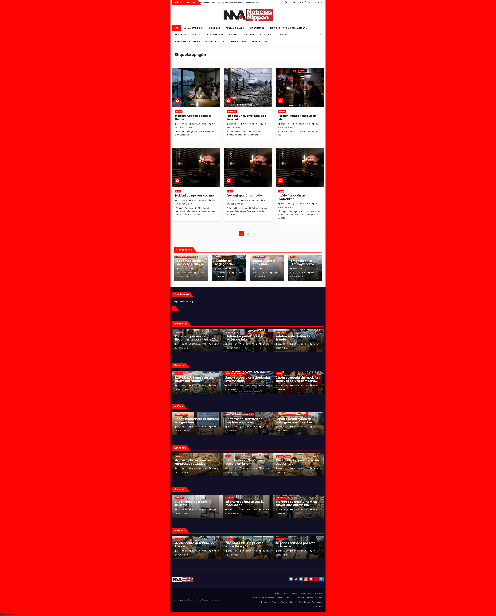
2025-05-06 (234, 200)
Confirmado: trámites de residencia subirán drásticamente (270, 422)
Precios (229, 456)
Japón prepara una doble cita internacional (274, 379)
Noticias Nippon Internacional (288, 28)
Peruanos (248, 35)
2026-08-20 (233, 468)
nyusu (178, 191)
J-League (206, 373)
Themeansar (215, 600)
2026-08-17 (310, 427)
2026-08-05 (260, 385)
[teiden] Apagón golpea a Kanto (193, 117)
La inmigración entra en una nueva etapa (173, 420)
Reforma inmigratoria (271, 415)
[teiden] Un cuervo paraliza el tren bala (247, 117)
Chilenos (256, 332)
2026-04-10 (234, 124)
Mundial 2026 (260, 41)
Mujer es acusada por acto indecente (195, 544)
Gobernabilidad (208, 415)
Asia (292, 257)
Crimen (196, 35)
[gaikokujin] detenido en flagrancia (294, 544)
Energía (179, 111)
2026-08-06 (209, 385)
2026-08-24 (283, 510)
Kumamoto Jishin (194, 28)
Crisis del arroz (182, 497)
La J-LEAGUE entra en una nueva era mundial (221, 379)
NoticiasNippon (199, 124)
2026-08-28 (222, 269)
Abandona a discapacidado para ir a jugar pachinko (296, 503)
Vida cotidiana (214, 35)
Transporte (231, 111)
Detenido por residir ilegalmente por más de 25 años (222, 339)
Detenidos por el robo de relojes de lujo (271, 337)
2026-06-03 (182, 124)
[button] (321, 34)
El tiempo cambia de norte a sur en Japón (190, 264)
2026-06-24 (233, 551)
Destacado (257, 415)
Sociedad (214, 28)
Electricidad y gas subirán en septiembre (196, 461)
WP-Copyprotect (27, 614)
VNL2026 (306, 373)
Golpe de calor (214, 41)
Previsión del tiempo (187, 41)
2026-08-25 (209, 427)
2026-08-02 (310, 385)
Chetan (17, 614)
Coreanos (206, 332)
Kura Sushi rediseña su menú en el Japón (247, 461)
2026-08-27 (260, 344)
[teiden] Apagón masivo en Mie (297, 117)
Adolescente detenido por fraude (322, 337)
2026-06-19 (283, 551)
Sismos (233, 35)
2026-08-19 (283, 468)
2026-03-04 (286, 124)
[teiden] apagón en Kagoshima (291, 197)
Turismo (283, 35)
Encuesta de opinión (233, 497)
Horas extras (282, 456)
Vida (278, 497)
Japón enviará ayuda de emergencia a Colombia (321, 420)
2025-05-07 (182, 200)
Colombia (306, 415)
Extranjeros (257, 28)
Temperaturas (237, 41)
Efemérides (266, 35)
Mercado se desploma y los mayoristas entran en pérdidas (195, 505)
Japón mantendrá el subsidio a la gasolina (224, 420)
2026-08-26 (182, 510)
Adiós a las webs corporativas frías (247, 503)
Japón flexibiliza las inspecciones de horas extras (297, 461)
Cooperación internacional (323, 415)
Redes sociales (235, 28)
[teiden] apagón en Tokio (244, 195)
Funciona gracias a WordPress (184, 600)
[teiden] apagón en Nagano (194, 195)
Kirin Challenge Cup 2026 (262, 373)
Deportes (181, 35)
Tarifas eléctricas (183, 456)
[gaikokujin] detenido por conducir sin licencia (244, 544)
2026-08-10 (182, 551)
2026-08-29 (184, 269)
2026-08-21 (182, 468)
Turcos (218, 257)
